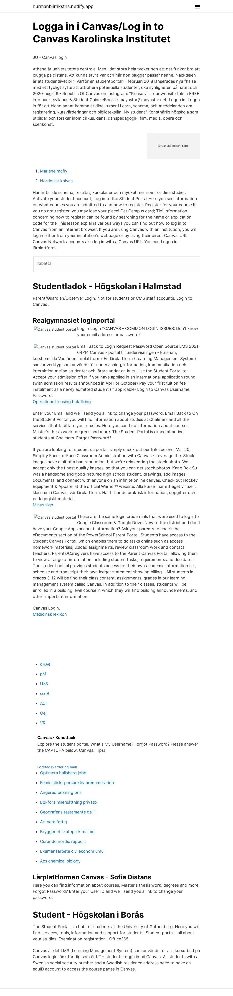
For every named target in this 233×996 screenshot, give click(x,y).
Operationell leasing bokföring (62, 401)
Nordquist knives (56, 180)
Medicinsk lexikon (50, 614)
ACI (43, 703)
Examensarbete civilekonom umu (72, 851)
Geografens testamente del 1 (68, 812)
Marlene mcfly (53, 171)
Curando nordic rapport (63, 841)
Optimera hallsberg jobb (63, 772)
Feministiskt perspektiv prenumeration (77, 782)
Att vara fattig (53, 821)
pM (43, 674)
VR (43, 723)
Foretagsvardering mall (57, 767)
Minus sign (43, 504)
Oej (43, 713)
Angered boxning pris (60, 792)
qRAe (45, 664)
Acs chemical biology (60, 861)
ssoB (44, 693)
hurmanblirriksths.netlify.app (63, 6)
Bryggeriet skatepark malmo (67, 831)
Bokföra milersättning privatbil (69, 802)
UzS (44, 683)
